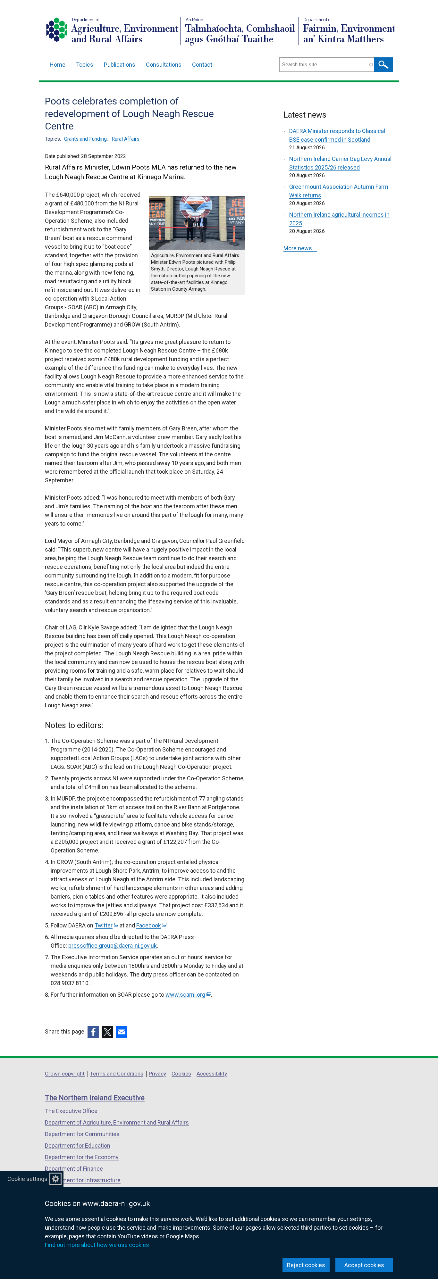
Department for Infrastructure (83, 1180)
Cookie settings (27, 1178)
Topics (84, 64)
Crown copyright (65, 1073)
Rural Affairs (125, 139)
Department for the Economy (82, 1157)
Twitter (106, 925)
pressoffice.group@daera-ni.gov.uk (112, 945)
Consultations (163, 64)
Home (57, 64)
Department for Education (77, 1145)
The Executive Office (71, 1111)
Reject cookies (306, 1265)
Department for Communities (82, 1134)
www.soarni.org (187, 994)
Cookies (181, 1073)
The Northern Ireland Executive (95, 1098)
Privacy (157, 1073)
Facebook (150, 925)
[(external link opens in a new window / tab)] (93, 1032)
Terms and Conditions (116, 1073)
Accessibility (212, 1073)
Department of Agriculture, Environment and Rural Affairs (117, 1122)
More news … (300, 248)
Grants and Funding (85, 139)
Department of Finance (74, 1168)
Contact (202, 64)
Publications (119, 64)
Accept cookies (364, 1265)
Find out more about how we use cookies (97, 1245)
